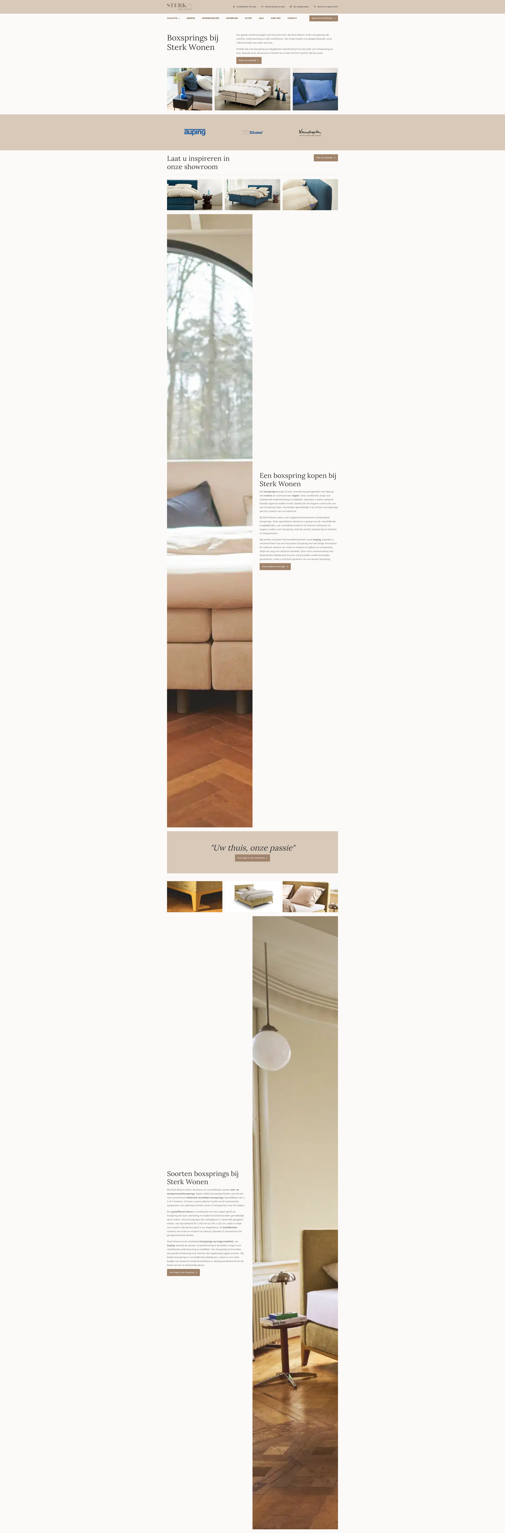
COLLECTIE (172, 18)
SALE (261, 18)
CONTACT (292, 18)
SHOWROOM (232, 18)
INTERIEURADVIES (210, 18)
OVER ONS (275, 18)
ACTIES (248, 18)
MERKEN (191, 18)
